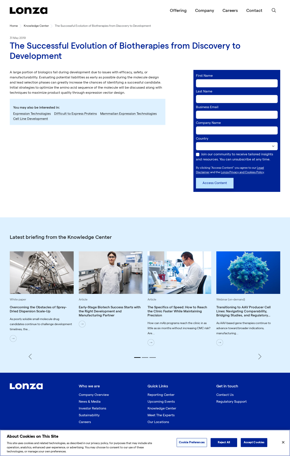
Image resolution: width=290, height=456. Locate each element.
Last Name (204, 91)
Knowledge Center (36, 26)
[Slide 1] (137, 357)
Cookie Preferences (192, 442)
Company (204, 10)
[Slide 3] (152, 357)
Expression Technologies (32, 114)
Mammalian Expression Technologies (128, 114)
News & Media (90, 402)
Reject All (224, 442)
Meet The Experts (161, 415)
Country (202, 139)
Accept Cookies (254, 442)
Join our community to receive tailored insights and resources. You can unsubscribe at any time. (234, 156)
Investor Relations (92, 408)
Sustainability (89, 415)
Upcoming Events (161, 402)
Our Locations (158, 422)
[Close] (283, 442)
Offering (178, 10)
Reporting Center (161, 395)
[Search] (273, 10)
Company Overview (94, 395)
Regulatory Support (231, 402)
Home (14, 26)
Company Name (208, 123)
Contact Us (225, 395)
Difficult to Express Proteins (75, 114)
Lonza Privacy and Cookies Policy (242, 172)
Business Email (207, 107)
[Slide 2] (145, 357)
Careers (230, 10)
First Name (204, 76)
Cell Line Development (30, 119)
